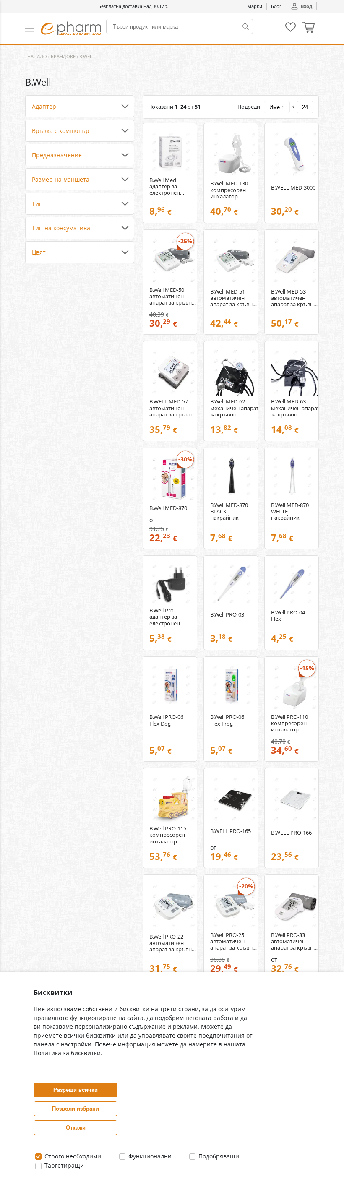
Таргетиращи (63, 1165)
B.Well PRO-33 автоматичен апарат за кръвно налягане (294, 941)
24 (305, 107)
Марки (254, 6)
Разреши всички (75, 1090)
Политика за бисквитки (67, 1053)
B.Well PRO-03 (227, 615)
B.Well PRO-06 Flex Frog (227, 720)
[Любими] (290, 30)
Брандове (63, 56)
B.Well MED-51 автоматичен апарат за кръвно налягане (233, 298)
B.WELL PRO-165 (230, 831)
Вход (306, 6)
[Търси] (245, 26)
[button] (33, 28)
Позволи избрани (75, 1109)
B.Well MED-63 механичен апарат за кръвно (295, 407)
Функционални (149, 1156)
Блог (276, 6)
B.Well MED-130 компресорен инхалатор (229, 189)
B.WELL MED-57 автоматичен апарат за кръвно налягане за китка (172, 407)
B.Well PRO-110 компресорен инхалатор (289, 723)
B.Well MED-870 (168, 508)
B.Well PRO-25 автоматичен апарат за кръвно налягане (233, 941)
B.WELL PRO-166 (291, 833)
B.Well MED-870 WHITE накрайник (290, 511)
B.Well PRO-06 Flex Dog (166, 720)
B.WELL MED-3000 (293, 188)
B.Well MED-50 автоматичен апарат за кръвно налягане (172, 296)
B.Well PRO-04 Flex (288, 615)
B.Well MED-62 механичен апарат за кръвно (234, 407)
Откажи (76, 1127)
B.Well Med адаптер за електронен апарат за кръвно (164, 186)
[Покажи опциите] (80, 106)
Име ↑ (276, 107)
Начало (37, 56)
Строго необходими (72, 1156)
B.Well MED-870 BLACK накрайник (229, 511)
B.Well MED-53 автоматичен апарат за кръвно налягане (294, 298)
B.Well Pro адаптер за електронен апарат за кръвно (164, 616)
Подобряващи (218, 1156)
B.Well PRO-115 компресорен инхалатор (167, 834)
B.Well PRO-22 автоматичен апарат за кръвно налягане (172, 943)
